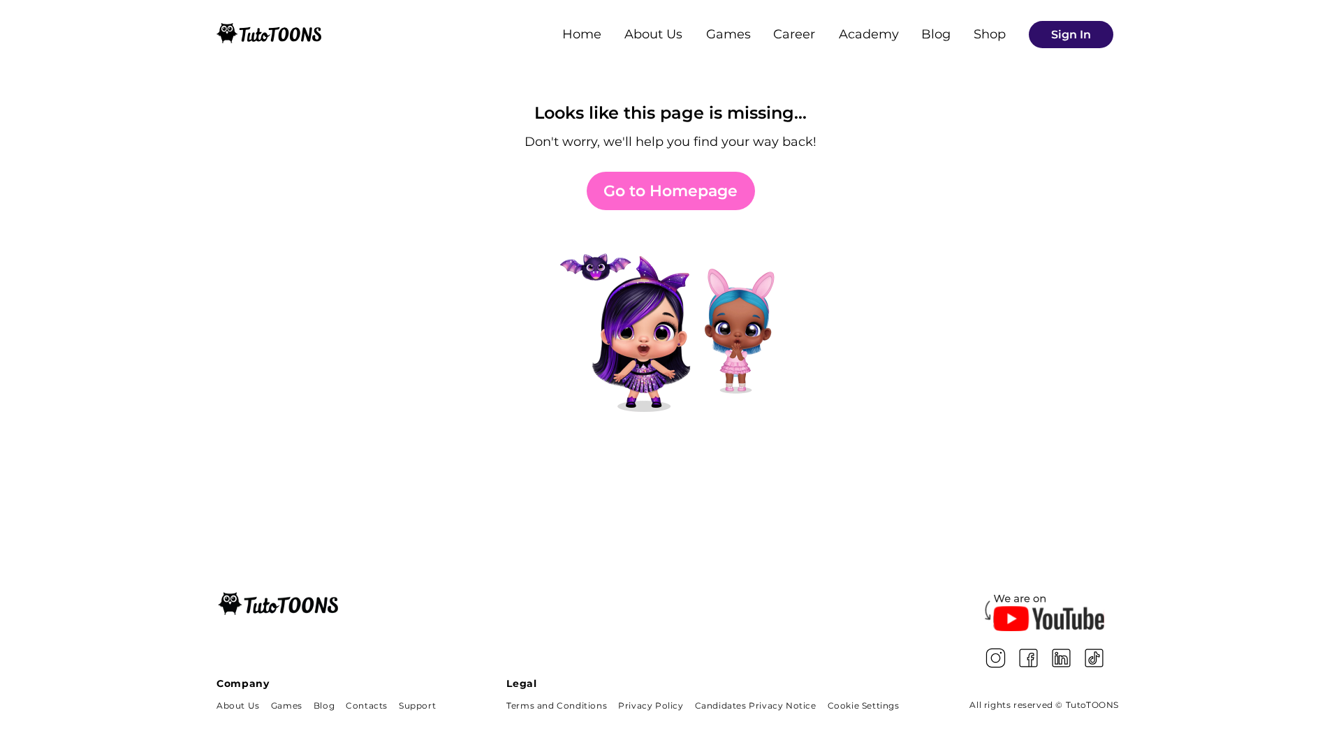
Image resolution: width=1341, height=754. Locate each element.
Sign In (1071, 34)
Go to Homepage (670, 191)
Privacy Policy (650, 705)
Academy (869, 34)
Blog (936, 34)
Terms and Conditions (556, 705)
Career (794, 34)
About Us (653, 34)
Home (581, 34)
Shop (990, 34)
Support (417, 705)
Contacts (367, 705)
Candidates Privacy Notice (755, 705)
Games (728, 34)
